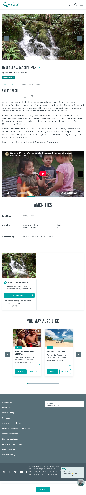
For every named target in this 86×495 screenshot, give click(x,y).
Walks (56, 228)
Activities (6, 225)
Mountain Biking (29, 228)
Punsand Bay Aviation (56, 352)
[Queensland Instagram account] (3, 472)
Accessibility (8, 236)
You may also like (43, 320)
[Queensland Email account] (27, 472)
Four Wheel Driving (30, 225)
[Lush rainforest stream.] (43, 37)
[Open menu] (81, 5)
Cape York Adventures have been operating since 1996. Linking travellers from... (25, 359)
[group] (27, 355)
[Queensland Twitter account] (15, 472)
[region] (43, 122)
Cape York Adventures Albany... (24, 353)
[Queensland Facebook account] (9, 472)
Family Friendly (29, 216)
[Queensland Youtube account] (21, 472)
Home (4, 84)
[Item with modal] (43, 37)
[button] (6, 38)
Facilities (6, 216)
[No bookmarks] (70, 5)
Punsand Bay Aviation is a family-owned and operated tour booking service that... (59, 357)
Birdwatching (59, 225)
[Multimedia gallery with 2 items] (43, 39)
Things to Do (14, 84)
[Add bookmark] (38, 68)
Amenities (43, 204)
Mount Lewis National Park (19, 67)
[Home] (11, 6)
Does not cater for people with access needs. (39, 236)
